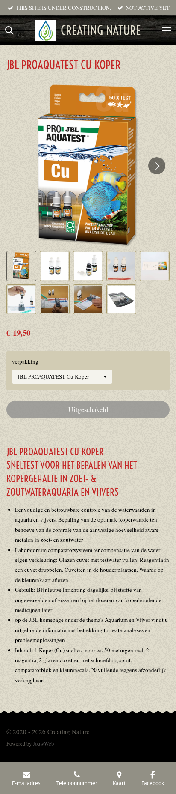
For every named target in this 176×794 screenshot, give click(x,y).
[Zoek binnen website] (9, 30)
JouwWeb (43, 743)
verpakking (25, 361)
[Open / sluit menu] (166, 30)
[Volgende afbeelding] (156, 165)
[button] (21, 266)
